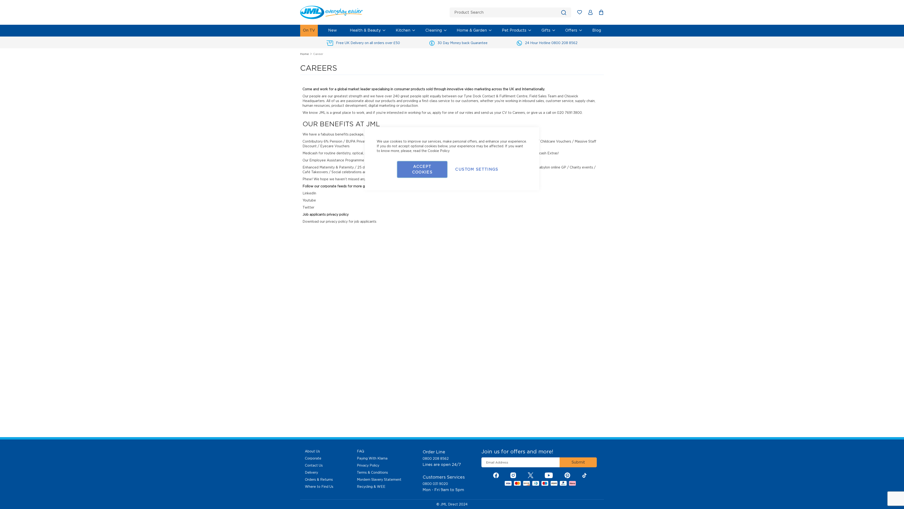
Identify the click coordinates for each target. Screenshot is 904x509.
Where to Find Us (319, 486)
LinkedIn (309, 193)
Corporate (313, 458)
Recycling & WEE (371, 486)
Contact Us (314, 465)
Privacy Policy (368, 465)
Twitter (308, 207)
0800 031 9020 (435, 484)
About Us (312, 451)
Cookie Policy (439, 151)
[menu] (452, 31)
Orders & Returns (319, 479)
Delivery (311, 472)
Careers (519, 113)
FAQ (360, 451)
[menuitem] (309, 31)
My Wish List (582, 13)
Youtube (309, 200)
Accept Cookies (422, 169)
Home (305, 54)
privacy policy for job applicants (351, 221)
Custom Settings (476, 169)
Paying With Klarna (372, 458)
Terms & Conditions (372, 472)
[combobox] (510, 12)
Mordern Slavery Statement (379, 479)
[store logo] (373, 12)
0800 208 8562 (436, 458)
